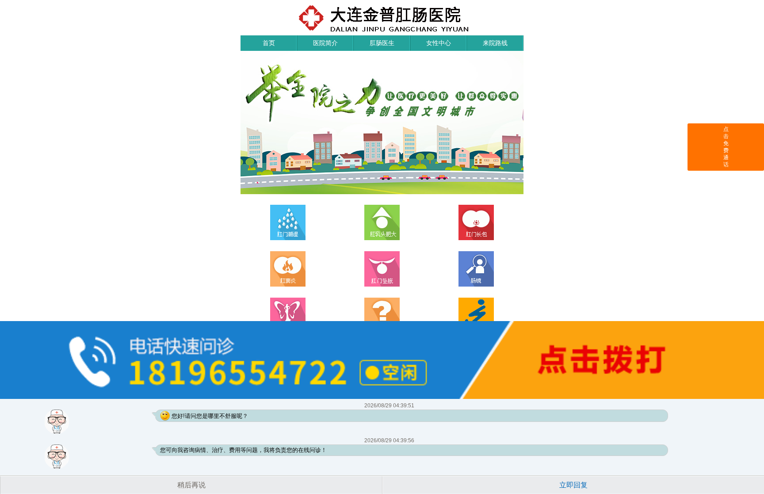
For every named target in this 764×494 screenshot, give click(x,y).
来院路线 (495, 42)
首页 (269, 42)
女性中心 (438, 42)
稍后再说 (191, 485)
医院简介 (325, 42)
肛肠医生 (382, 42)
